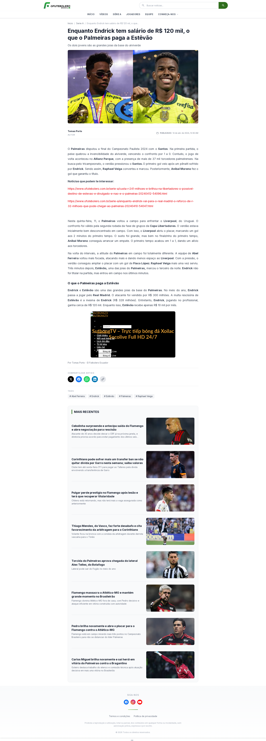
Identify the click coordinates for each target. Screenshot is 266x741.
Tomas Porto (75, 131)
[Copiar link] (103, 379)
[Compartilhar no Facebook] (79, 379)
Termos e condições (119, 716)
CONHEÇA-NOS (167, 14)
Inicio (70, 23)
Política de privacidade (145, 716)
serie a (80, 23)
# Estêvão (109, 396)
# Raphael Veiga (144, 396)
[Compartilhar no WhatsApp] (87, 379)
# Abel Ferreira (77, 396)
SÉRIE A (117, 14)
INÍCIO (91, 14)
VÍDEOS (103, 14)
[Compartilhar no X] (71, 379)
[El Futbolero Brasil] (57, 5)
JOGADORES (133, 14)
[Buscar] (223, 5)
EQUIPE (149, 14)
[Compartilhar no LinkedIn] (95, 379)
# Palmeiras (125, 396)
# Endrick (94, 396)
